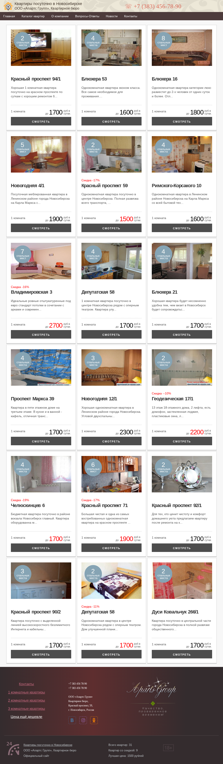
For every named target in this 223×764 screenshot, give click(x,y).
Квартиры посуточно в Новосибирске (48, 745)
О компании (60, 16)
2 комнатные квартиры (26, 700)
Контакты (130, 16)
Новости (112, 16)
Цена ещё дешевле (26, 717)
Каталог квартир (33, 16)
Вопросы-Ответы (87, 16)
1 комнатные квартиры (26, 692)
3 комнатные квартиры (26, 709)
